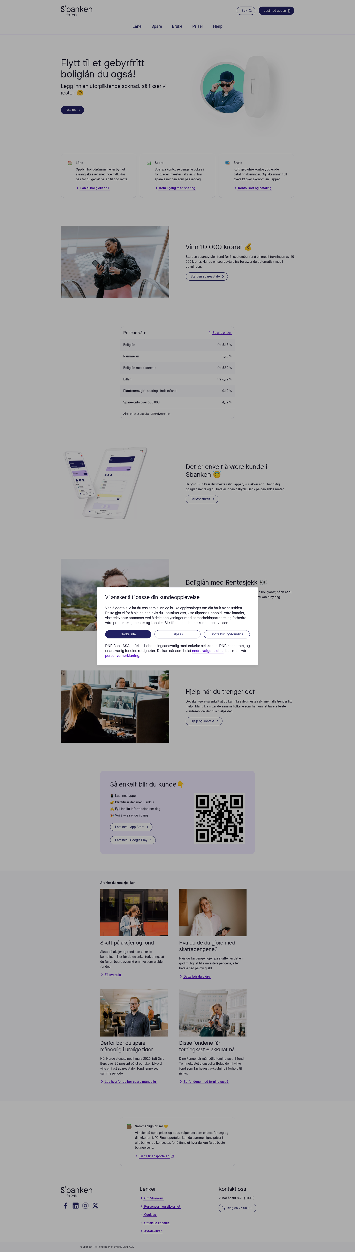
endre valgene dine (208, 650)
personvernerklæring (122, 655)
